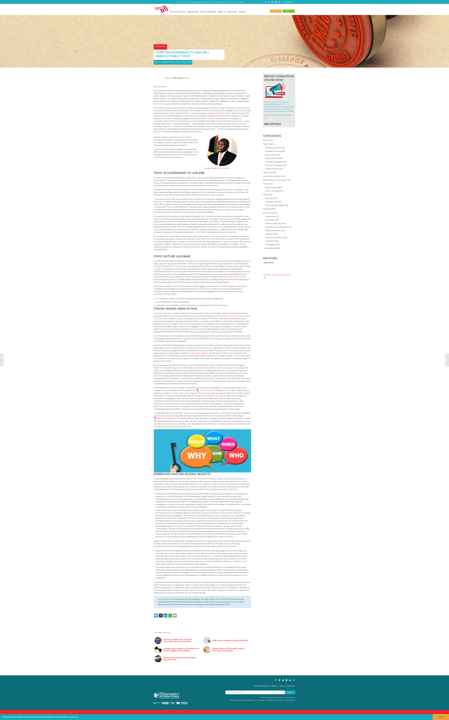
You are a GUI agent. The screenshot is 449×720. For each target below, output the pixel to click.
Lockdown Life (271, 202)
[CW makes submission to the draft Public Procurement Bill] (2, 360)
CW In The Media (272, 191)
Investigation (270, 244)
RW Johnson (209, 118)
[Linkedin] (279, 2)
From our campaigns (273, 165)
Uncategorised (269, 248)
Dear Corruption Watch (274, 205)
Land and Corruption (272, 176)
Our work (267, 213)
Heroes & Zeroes (272, 169)
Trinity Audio (177, 78)
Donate (287, 11)
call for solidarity (201, 353)
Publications (270, 216)
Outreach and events (274, 237)
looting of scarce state (236, 277)
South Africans (192, 189)
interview (209, 289)
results (231, 521)
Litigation (269, 234)
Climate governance (273, 148)
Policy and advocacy (273, 223)
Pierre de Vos (207, 381)
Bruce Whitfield (175, 126)
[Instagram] (275, 2)
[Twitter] (268, 2)
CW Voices (267, 172)
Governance (270, 220)
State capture (271, 155)
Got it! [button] (440, 717)
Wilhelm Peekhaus (165, 418)
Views (265, 195)
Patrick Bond (220, 113)
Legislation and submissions (276, 227)
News (265, 144)
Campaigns (270, 241)
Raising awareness (272, 230)
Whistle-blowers (271, 158)
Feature (266, 209)
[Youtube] (272, 2)
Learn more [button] (74, 717)
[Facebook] (265, 2)
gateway (226, 421)
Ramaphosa (220, 396)
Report (274, 11)
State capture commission (274, 180)
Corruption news (272, 151)
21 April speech (206, 390)
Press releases (271, 187)
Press (265, 184)
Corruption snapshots (274, 162)
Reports (266, 140)
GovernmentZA (223, 168)
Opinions (268, 198)
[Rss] (282, 2)
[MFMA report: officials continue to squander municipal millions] (447, 360)
